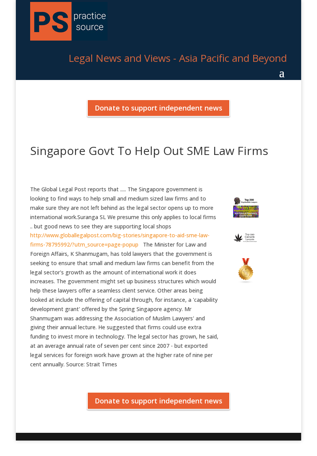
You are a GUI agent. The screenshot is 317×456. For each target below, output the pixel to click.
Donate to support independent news (158, 107)
